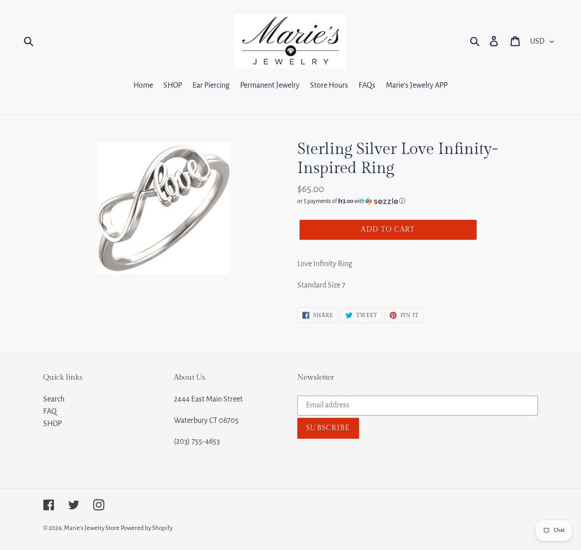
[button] (417, 201)
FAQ (50, 411)
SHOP (52, 424)
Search (53, 399)
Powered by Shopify (146, 528)
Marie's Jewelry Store (91, 528)
